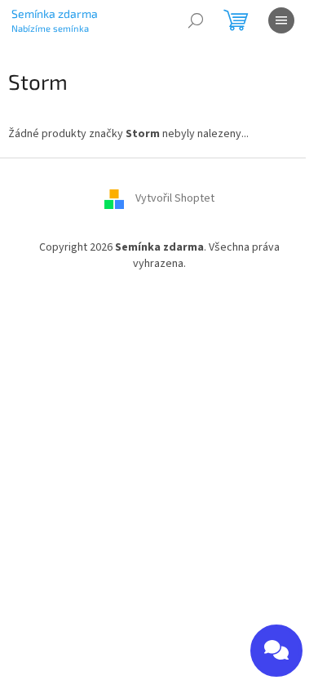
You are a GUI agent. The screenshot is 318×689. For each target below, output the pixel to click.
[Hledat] (195, 20)
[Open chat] (276, 651)
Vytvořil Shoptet (174, 199)
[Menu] (281, 20)
